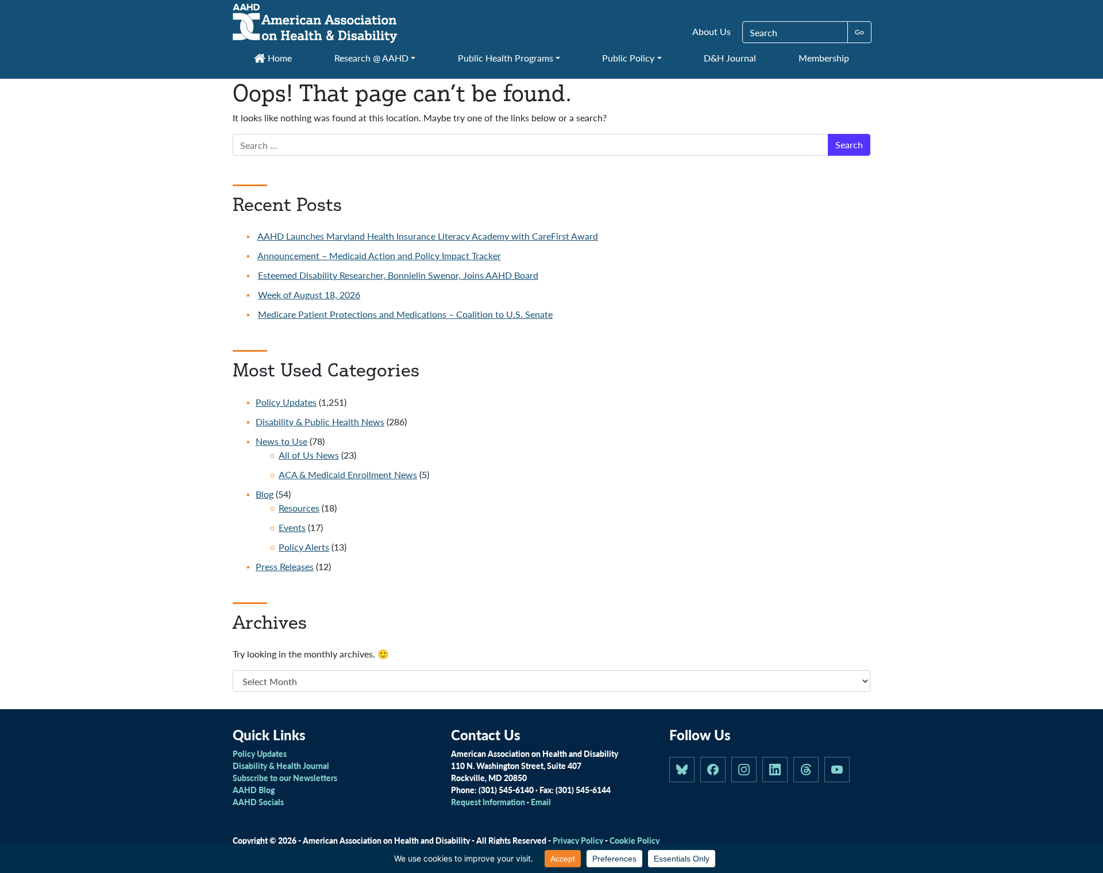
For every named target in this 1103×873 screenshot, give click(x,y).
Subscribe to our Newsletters (285, 777)
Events (292, 527)
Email (541, 801)
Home (278, 57)
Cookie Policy (635, 840)
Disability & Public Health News (320, 421)
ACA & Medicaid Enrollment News (348, 474)
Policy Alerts (304, 546)
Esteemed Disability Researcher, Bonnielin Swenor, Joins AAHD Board (398, 275)
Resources (299, 507)
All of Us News (309, 455)
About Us (711, 31)
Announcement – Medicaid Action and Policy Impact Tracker (379, 255)
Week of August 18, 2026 (309, 294)
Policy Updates (286, 402)
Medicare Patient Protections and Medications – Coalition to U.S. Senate (405, 314)
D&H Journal (730, 57)
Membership (824, 57)
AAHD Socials (258, 801)
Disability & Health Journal (281, 765)
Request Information (488, 801)
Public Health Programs (505, 57)
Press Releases (285, 566)
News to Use (281, 441)
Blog (264, 494)
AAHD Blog (254, 789)
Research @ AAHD (371, 57)
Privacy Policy (578, 840)
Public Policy (628, 57)
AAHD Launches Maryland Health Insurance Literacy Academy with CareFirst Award (427, 236)
